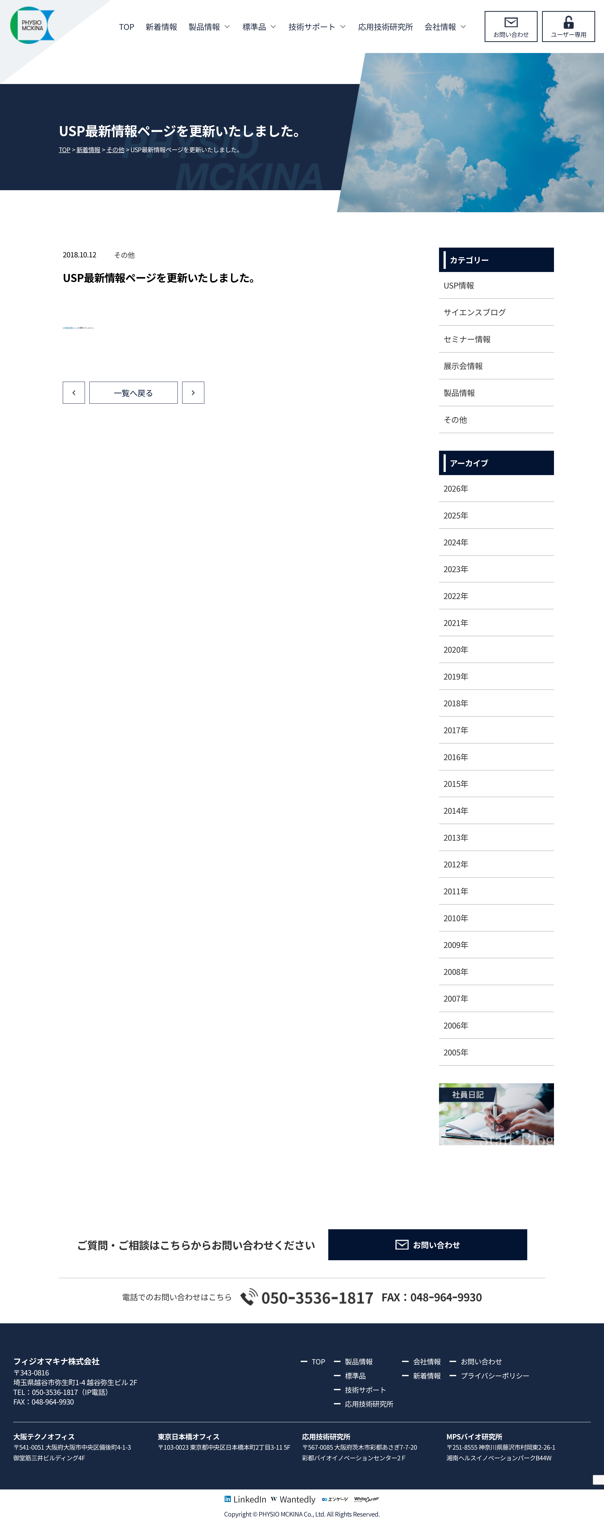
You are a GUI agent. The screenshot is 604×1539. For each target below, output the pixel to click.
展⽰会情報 (463, 365)
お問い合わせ (511, 34)
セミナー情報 (467, 339)
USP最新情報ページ (70, 328)
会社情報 (440, 26)
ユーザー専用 (568, 34)
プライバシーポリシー (495, 1375)
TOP (126, 26)
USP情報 (459, 285)
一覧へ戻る (133, 392)
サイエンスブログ (475, 312)
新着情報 (161, 26)
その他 (124, 255)
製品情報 (204, 26)
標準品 (254, 26)
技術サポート (312, 26)
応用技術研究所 (385, 26)
